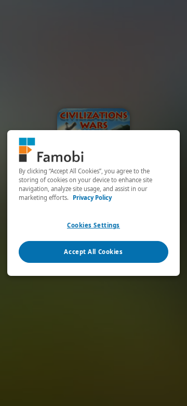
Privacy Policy (92, 197)
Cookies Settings (93, 225)
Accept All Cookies (93, 252)
